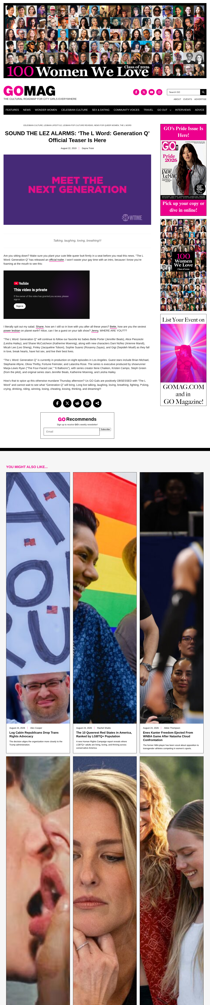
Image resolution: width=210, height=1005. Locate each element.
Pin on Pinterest (87, 403)
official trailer (56, 259)
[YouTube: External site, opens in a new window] (152, 92)
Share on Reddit (77, 403)
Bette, (113, 326)
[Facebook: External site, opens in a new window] (136, 92)
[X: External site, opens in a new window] (144, 92)
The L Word (125, 125)
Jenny (94, 330)
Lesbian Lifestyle (53, 125)
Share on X (67, 403)
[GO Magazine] (54, 91)
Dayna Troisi (88, 148)
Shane (40, 326)
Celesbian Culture (33, 125)
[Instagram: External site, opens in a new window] (159, 92)
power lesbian (12, 330)
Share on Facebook (57, 403)
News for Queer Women (106, 125)
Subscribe (105, 429)
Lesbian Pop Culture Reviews (78, 125)
